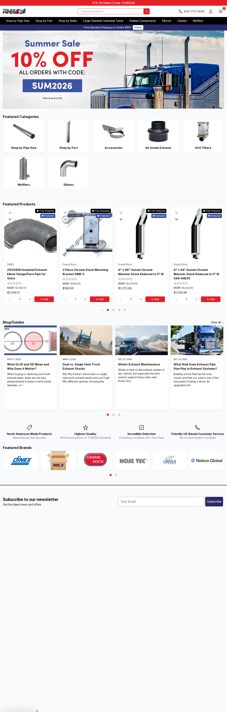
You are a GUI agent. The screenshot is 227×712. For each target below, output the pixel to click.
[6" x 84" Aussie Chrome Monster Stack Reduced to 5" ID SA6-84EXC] (197, 233)
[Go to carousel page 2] (113, 310)
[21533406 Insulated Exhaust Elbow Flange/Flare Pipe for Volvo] (30, 233)
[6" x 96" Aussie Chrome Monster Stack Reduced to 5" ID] (141, 233)
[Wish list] (10, 213)
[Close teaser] (37, 702)
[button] (20, 707)
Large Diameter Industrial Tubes (103, 21)
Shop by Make (67, 21)
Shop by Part (43, 21)
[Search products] (146, 11)
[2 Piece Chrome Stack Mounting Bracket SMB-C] (86, 233)
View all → (217, 322)
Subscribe (214, 501)
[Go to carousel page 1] (108, 310)
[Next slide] (125, 310)
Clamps (182, 21)
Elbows (166, 21)
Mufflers (198, 21)
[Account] (210, 11)
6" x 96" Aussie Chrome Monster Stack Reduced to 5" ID (141, 272)
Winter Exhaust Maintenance (139, 364)
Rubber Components (142, 21)
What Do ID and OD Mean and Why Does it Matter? (28, 366)
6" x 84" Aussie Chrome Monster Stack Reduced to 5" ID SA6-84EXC (196, 274)
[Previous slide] (102, 310)
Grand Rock (69, 264)
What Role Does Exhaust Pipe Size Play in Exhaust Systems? (195, 366)
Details (138, 27)
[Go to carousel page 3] (119, 310)
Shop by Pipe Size (17, 21)
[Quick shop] (10, 219)
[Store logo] (14, 11)
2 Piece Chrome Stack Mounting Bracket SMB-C (85, 272)
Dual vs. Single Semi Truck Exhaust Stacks (81, 366)
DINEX (10, 264)
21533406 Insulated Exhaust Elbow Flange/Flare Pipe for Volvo (27, 274)
